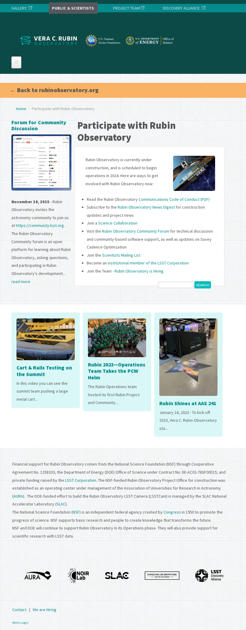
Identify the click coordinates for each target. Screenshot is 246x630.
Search (202, 284)
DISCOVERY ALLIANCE (181, 8)
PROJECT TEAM (126, 8)
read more (20, 281)
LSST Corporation (80, 480)
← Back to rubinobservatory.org (54, 90)
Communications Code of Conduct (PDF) (174, 199)
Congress (172, 512)
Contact (19, 609)
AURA (18, 496)
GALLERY (19, 8)
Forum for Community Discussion (38, 125)
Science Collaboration (117, 223)
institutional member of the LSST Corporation (148, 263)
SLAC (60, 504)
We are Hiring (44, 609)
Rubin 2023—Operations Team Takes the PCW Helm (116, 371)
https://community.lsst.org (40, 225)
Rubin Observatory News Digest (146, 207)
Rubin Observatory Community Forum (135, 231)
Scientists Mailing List (121, 255)
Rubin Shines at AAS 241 (187, 403)
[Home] (98, 52)
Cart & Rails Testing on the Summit (44, 371)
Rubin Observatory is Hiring (139, 271)
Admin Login (20, 623)
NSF (76, 512)
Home (21, 108)
